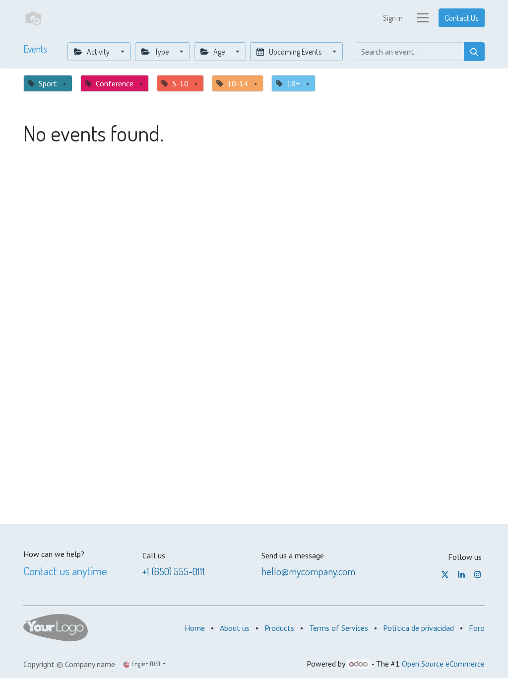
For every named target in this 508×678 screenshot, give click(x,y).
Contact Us (461, 18)
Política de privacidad (418, 628)
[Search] (474, 51)
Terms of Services (338, 628)
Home (195, 628)
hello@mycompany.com (308, 571)
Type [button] (161, 52)
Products (279, 628)
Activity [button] (98, 52)
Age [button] (219, 52)
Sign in (393, 18)
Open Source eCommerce (443, 664)
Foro (477, 628)
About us (235, 628)
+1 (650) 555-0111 (173, 571)
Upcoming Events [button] (295, 52)
